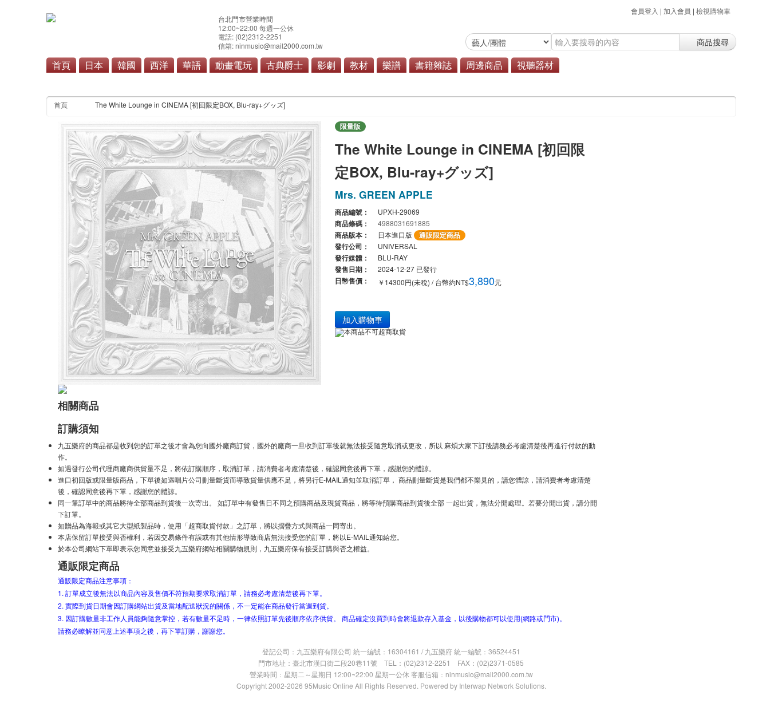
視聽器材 (535, 64)
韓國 (126, 64)
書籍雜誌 (433, 64)
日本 (94, 64)
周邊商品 (484, 64)
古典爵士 (284, 64)
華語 (192, 64)
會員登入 (644, 10)
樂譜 (391, 64)
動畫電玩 (233, 64)
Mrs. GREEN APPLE (384, 194)
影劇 (326, 64)
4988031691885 (404, 223)
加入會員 (677, 10)
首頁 (61, 64)
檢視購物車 (713, 10)
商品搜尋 (711, 42)
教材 (359, 64)
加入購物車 (362, 319)
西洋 (159, 64)
